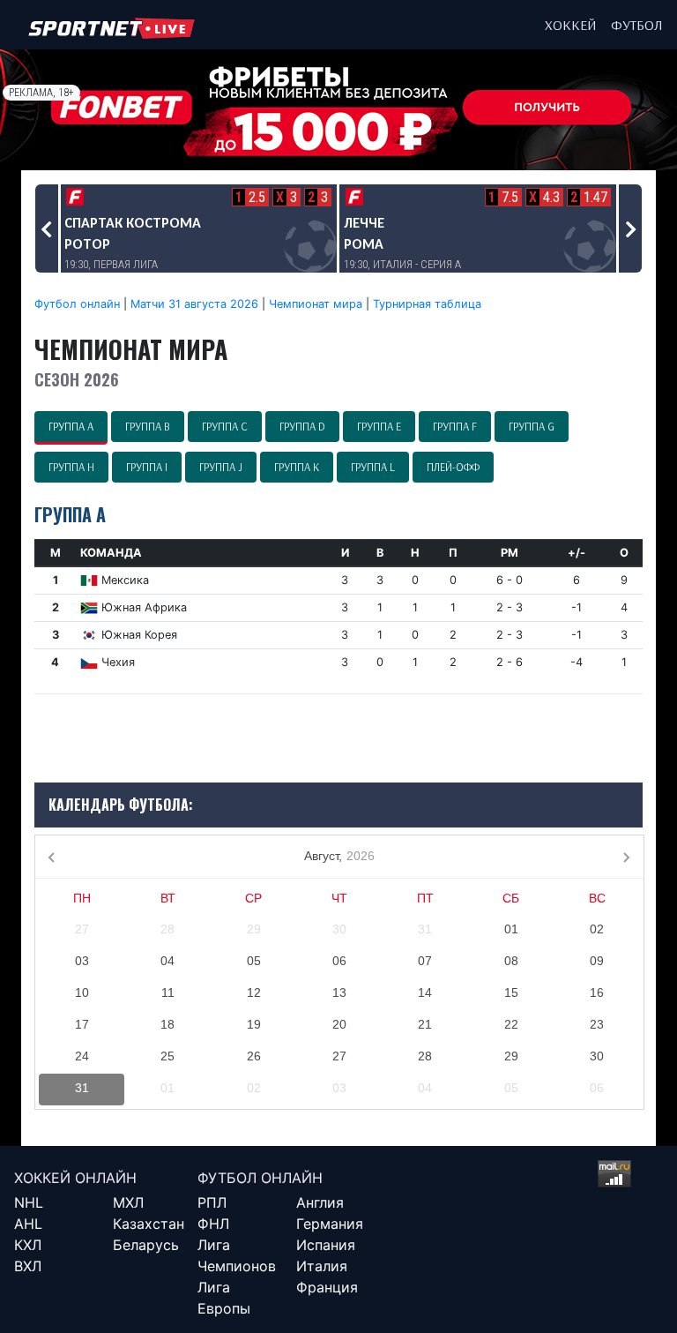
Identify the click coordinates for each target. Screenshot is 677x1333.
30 (339, 929)
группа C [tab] (225, 426)
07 (425, 961)
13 (339, 992)
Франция (327, 1287)
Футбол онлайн (77, 304)
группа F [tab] (455, 426)
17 (82, 1024)
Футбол (637, 25)
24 (82, 1056)
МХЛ (128, 1202)
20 (339, 1024)
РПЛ (212, 1202)
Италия (321, 1266)
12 (254, 992)
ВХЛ (27, 1266)
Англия (320, 1202)
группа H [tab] (71, 467)
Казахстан (148, 1223)
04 (167, 961)
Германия (329, 1223)
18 (167, 1024)
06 (339, 961)
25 (167, 1056)
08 (511, 961)
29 (254, 929)
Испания (325, 1245)
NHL (28, 1202)
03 (82, 961)
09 (597, 961)
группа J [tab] (220, 467)
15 (511, 992)
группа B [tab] (147, 426)
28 (167, 929)
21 (425, 1024)
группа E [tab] (379, 426)
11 (168, 992)
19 (254, 1024)
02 (597, 929)
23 (597, 1024)
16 (597, 992)
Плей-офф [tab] (453, 467)
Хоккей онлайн (75, 1178)
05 (254, 961)
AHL (28, 1223)
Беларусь (146, 1245)
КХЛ (27, 1245)
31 (425, 929)
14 (425, 992)
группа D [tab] (302, 426)
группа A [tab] (70, 426)
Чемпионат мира (315, 304)
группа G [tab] (531, 426)
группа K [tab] (296, 467)
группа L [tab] (373, 467)
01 (511, 929)
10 (82, 992)
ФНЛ (213, 1223)
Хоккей (571, 25)
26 (254, 1056)
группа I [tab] (146, 467)
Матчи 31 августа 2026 (194, 304)
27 (82, 929)
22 (511, 1024)
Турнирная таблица (427, 304)
